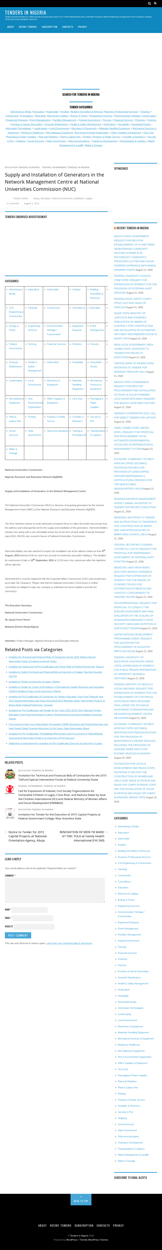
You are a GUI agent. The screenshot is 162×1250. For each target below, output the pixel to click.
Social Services (36, 141)
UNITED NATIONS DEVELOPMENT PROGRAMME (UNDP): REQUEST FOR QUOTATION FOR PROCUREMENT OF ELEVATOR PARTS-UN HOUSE (133, 643)
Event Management (40, 120)
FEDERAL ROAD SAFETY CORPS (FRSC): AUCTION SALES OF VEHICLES (132, 303)
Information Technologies (18, 128)
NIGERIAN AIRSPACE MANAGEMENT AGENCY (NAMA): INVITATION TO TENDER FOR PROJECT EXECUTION (135, 503)
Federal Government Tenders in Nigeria (66, 167)
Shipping (20, 141)
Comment (10, 875)
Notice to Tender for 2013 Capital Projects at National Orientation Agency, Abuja (26, 836)
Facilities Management (64, 120)
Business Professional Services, (121, 111)
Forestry (152, 120)
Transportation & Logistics (132, 141)
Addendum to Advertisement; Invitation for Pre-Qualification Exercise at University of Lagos (55, 743)
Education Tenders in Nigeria (22, 167)
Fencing (107, 120)
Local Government (59, 128)
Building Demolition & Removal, (87, 111)
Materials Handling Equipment (114, 128)
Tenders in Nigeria (79, 1236)
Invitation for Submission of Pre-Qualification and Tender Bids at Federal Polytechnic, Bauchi (56, 666)
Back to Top (81, 1201)
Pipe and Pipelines (48, 136)
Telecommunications (78, 141)
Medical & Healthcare (33, 132)
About (10, 26)
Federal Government (89, 120)
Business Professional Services (134, 857)
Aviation (65, 111)
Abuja (36, 198)
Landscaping (40, 128)
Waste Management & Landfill (133, 1154)
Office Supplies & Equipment (126, 132)
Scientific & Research (134, 136)
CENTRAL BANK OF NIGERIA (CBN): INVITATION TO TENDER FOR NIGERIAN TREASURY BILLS (134, 367)
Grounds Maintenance (56, 124)
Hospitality (123, 124)
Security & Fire (125, 1112)
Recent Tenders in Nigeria (133, 228)
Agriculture (38, 111)
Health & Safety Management (86, 124)
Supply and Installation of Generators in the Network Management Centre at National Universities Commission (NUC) (54, 181)
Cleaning (145, 111)
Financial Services (123, 120)
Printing (87, 136)
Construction (12, 115)
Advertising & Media (20, 111)
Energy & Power (79, 115)
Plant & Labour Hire (70, 136)
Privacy (82, 26)
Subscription (49, 26)
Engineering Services (101, 115)
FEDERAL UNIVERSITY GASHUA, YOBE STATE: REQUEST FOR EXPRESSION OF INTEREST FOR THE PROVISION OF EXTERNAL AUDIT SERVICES (135, 284)
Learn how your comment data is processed (69, 943)
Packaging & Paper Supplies (21, 136)
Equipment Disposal (16, 120)
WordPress (71, 1240)
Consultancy (27, 115)
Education (40, 115)
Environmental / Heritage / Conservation (135, 115)
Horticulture (109, 124)
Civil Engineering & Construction (16, 311)
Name (8, 909)
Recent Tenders (28, 26)
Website (9, 926)
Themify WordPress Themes (93, 1240)
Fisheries (140, 120)
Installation (79, 198)
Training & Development (104, 141)
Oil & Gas (148, 132)
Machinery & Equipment (84, 128)
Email (8, 917)
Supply (89, 198)
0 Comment (13, 203)
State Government (56, 141)
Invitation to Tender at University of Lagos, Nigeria (34, 681)
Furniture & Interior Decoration (26, 124)
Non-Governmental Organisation (92, 132)
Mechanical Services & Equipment (96, 384)
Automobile (52, 111)
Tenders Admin (20, 198)
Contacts (67, 26)
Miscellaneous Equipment (59, 132)
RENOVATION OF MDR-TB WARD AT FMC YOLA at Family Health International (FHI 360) (84, 836)
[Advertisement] (81, 62)
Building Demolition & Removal (96, 293)
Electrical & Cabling (58, 115)
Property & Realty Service (106, 136)
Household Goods (140, 124)
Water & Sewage (93, 145)
